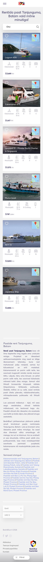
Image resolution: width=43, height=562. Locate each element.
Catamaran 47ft (12, 104)
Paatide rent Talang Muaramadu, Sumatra (21, 466)
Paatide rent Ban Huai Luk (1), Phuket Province (20, 485)
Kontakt (6, 552)
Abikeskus (7, 542)
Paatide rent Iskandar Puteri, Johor (21, 462)
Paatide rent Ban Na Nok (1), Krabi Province (19, 472)
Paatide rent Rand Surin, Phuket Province (19, 489)
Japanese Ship (12, 291)
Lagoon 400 (11, 57)
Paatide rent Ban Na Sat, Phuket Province (21, 487)
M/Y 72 (8, 244)
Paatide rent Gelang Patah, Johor (20, 464)
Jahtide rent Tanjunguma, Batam (17, 461)
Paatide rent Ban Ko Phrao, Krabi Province (20, 470)
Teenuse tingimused (10, 545)
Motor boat (10, 198)
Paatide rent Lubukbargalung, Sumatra (18, 468)
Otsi (8, 27)
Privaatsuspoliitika (10, 549)
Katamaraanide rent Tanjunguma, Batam (20, 458)
